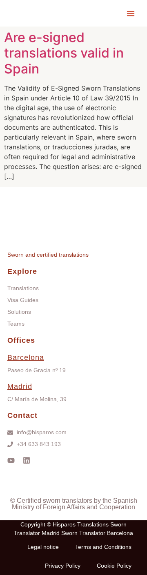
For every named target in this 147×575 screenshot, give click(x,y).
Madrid (19, 386)
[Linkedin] (26, 460)
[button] (131, 13)
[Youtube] (11, 460)
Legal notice (43, 547)
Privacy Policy (62, 565)
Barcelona (25, 357)
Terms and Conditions (103, 547)
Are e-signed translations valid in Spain (64, 53)
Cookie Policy (114, 565)
